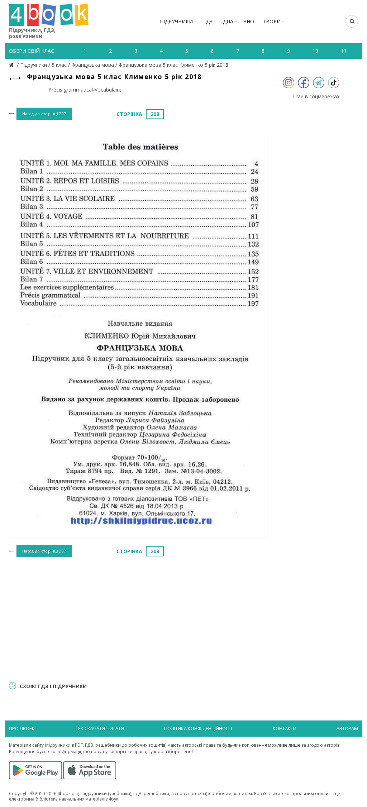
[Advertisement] (138, 618)
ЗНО (249, 21)
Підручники (176, 21)
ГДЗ (208, 21)
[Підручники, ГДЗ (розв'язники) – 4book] (12, 64)
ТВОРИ (272, 21)
